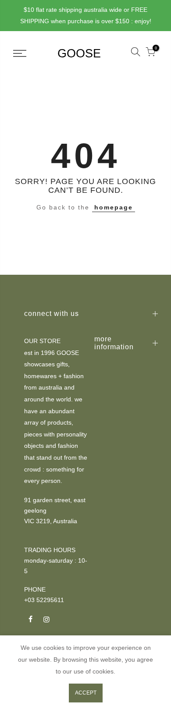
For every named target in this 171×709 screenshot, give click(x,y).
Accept (85, 693)
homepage (113, 207)
